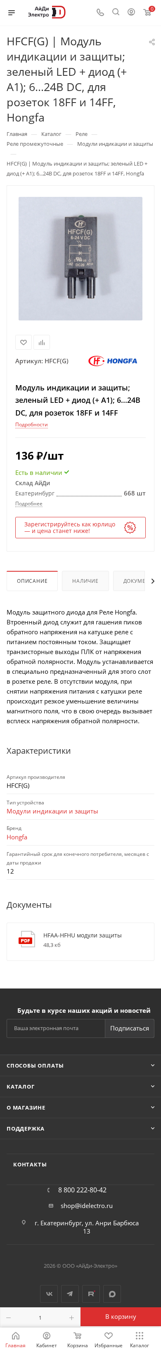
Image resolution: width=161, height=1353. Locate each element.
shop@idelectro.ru (87, 1205)
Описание (32, 580)
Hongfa (17, 837)
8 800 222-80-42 (82, 1190)
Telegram (70, 1294)
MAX (112, 1294)
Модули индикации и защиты (52, 811)
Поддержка (26, 1128)
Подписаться (129, 1028)
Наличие (85, 580)
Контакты (30, 1164)
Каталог (21, 1086)
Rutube (91, 1294)
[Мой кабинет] (131, 13)
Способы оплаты (35, 1065)
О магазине (26, 1107)
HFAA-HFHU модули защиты (82, 935)
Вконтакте (49, 1294)
